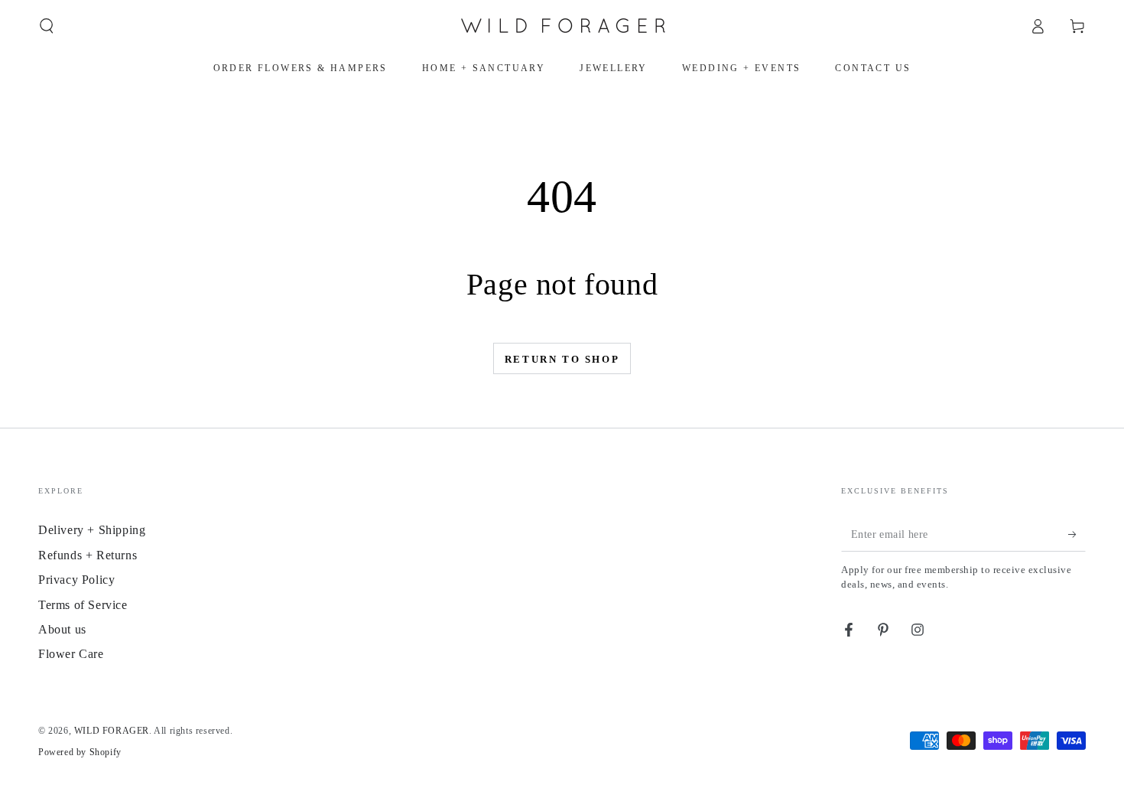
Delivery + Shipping (91, 529)
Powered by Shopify (80, 752)
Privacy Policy (76, 579)
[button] (47, 26)
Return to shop (562, 359)
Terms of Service (83, 604)
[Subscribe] (1077, 534)
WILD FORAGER (111, 730)
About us (62, 629)
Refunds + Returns (87, 555)
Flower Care (71, 653)
